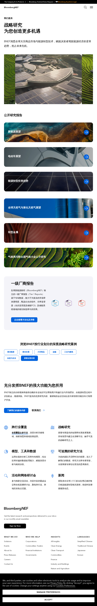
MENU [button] (91, 7)
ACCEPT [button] (48, 599)
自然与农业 (11, 358)
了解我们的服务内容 (16, 410)
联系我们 (37, 410)
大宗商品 (41, 352)
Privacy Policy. (56, 583)
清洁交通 (25, 352)
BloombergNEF (11, 7)
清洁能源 (10, 352)
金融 (54, 352)
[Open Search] (85, 7)
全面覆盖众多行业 (20, 432)
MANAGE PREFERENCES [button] (48, 592)
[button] (16, 2)
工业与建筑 (68, 352)
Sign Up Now (15, 526)
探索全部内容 (29, 358)
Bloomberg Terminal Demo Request (41, 2)
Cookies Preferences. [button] (65, 585)
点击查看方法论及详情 (24, 319)
